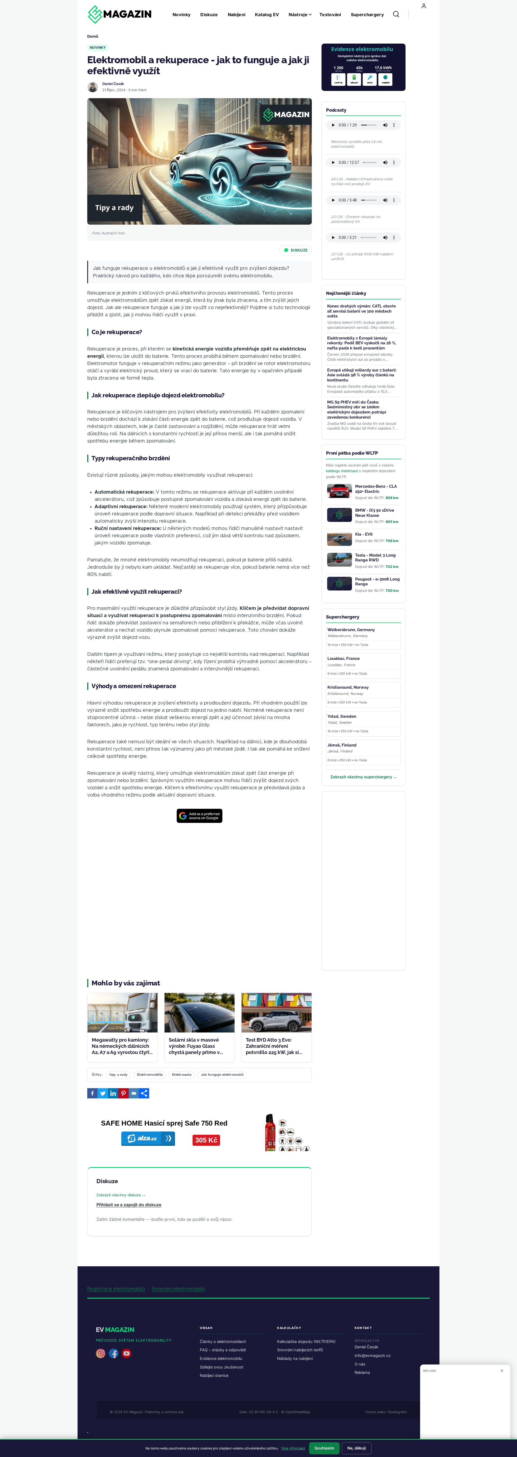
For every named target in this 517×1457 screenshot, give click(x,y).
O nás (360, 1364)
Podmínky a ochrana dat (164, 1412)
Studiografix (397, 1412)
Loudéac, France (343, 658)
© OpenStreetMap (295, 1412)
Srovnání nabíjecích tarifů (300, 1350)
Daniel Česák (113, 84)
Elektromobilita (150, 1075)
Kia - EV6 (364, 534)
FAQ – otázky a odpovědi (223, 1350)
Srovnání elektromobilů (178, 1289)
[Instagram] (101, 1353)
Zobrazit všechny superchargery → (363, 777)
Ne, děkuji (356, 1448)
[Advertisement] (199, 901)
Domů (92, 36)
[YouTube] (126, 1353)
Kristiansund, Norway (348, 687)
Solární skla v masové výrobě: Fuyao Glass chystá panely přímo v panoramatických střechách (194, 1052)
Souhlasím (324, 1448)
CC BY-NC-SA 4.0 (263, 1412)
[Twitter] (102, 1093)
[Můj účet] (424, 6)
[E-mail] (134, 1093)
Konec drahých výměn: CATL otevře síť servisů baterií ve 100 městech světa (361, 311)
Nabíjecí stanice (214, 1375)
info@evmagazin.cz (373, 1355)
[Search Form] (396, 14)
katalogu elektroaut (342, 471)
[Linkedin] (113, 1093)
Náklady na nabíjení (295, 1358)
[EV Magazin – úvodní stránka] (119, 14)
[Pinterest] (123, 1093)
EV (115, 1330)
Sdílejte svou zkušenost (221, 1367)
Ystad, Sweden (341, 716)
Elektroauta (181, 1075)
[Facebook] (92, 1093)
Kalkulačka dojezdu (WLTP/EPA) (306, 1341)
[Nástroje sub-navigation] (313, 14)
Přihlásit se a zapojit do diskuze (128, 1204)
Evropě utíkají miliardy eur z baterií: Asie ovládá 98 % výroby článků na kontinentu (362, 375)
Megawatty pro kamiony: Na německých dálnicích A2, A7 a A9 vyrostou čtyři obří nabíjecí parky (120, 1049)
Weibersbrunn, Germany (351, 629)
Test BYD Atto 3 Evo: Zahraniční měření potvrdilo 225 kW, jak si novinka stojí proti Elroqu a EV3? (275, 1052)
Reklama (362, 1372)
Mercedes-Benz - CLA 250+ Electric (376, 489)
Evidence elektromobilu (221, 1358)
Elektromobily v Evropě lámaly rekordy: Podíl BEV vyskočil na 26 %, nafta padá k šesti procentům (361, 343)
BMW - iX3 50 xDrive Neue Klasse (374, 513)
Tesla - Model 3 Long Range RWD (375, 558)
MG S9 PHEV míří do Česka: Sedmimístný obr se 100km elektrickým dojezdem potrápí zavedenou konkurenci (356, 410)
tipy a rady (118, 1075)
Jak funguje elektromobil (222, 1075)
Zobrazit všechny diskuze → (121, 1195)
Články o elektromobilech (223, 1341)
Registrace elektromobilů (116, 1289)
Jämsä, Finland (342, 745)
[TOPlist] (87, 1432)
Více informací (293, 1448)
